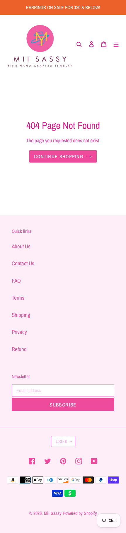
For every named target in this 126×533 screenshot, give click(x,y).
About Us (21, 246)
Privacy (19, 332)
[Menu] (116, 44)
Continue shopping (58, 156)
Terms (18, 297)
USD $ (61, 441)
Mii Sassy (53, 513)
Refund (19, 349)
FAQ (16, 280)
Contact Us (23, 263)
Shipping (21, 315)
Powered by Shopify (80, 513)
